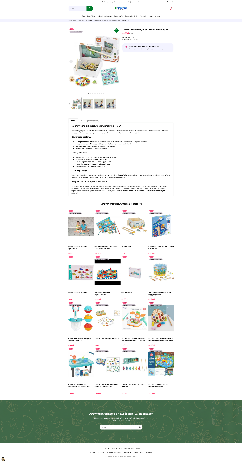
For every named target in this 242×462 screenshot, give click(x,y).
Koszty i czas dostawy (97, 452)
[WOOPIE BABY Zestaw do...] (90, 309)
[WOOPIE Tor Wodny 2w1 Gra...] (171, 355)
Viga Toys (130, 37)
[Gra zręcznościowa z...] (117, 217)
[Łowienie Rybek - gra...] (117, 263)
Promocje (106, 448)
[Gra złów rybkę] (144, 263)
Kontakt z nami (139, 452)
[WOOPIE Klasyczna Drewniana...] (171, 309)
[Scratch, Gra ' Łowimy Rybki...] (117, 309)
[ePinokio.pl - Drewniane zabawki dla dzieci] (121, 8)
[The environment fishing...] (171, 263)
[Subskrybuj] (140, 427)
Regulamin (127, 452)
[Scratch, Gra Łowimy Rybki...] (117, 355)
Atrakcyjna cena (154, 16)
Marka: (124, 37)
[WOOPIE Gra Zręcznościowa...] (144, 309)
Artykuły (149, 452)
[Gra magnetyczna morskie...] (90, 217)
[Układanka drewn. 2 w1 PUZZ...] (171, 217)
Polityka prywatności (114, 452)
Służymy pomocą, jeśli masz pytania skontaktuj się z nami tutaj (121, 2)
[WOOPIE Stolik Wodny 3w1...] (90, 355)
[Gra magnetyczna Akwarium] (90, 263)
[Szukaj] (89, 8)
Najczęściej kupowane (132, 448)
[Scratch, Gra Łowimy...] (144, 355)
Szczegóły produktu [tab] (90, 120)
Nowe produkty (117, 448)
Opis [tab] (73, 120)
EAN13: (124, 40)
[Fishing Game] (144, 217)
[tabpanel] (94, 61)
